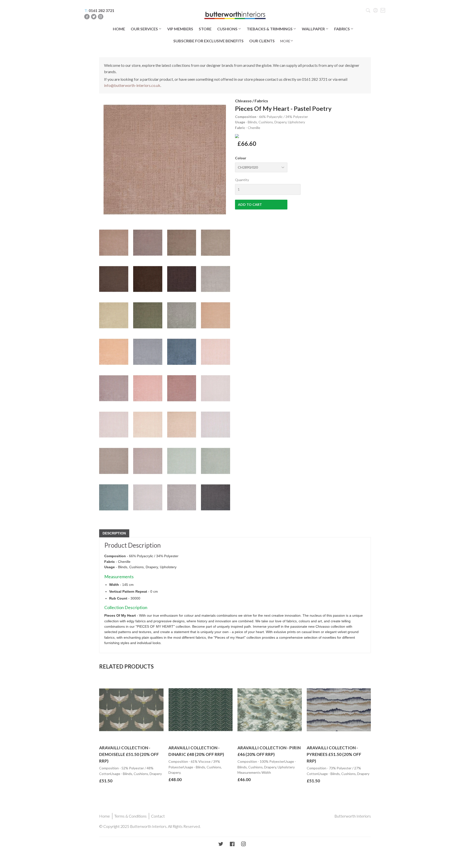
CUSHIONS (227, 28)
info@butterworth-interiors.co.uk (132, 85)
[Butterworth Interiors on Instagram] (243, 844)
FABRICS (342, 28)
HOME (119, 28)
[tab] (114, 533)
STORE (205, 28)
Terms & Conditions (130, 816)
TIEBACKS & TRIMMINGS (270, 28)
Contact (158, 816)
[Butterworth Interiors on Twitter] (220, 844)
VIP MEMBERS (180, 28)
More (285, 41)
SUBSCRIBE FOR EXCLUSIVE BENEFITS (208, 40)
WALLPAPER (314, 28)
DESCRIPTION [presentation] (114, 533)
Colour (240, 158)
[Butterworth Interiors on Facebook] (232, 844)
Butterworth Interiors (352, 816)
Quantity (242, 180)
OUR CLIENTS (262, 40)
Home (104, 816)
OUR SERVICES (145, 28)
